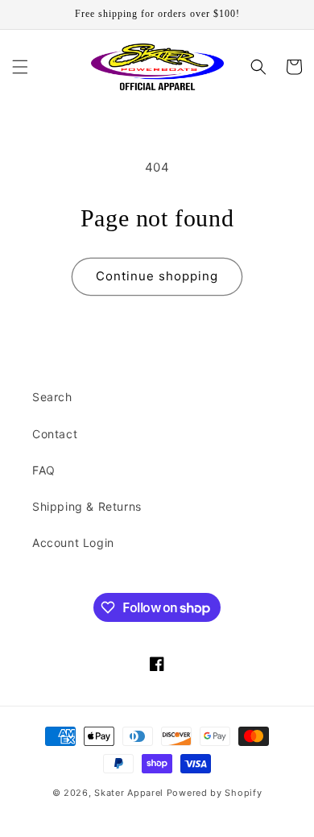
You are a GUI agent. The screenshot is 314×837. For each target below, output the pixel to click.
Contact (54, 434)
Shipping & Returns (87, 506)
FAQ (44, 470)
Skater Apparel (128, 792)
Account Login (73, 542)
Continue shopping (157, 276)
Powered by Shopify (214, 792)
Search (52, 397)
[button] (20, 67)
